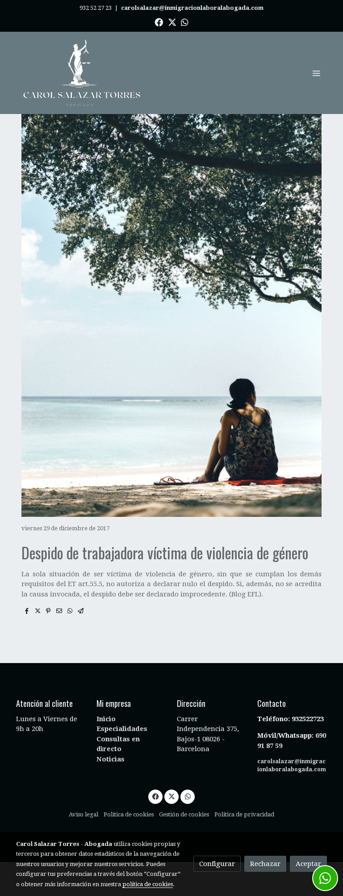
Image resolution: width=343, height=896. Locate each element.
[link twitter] (172, 21)
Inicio (106, 719)
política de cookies (147, 884)
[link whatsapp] (184, 21)
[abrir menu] (316, 72)
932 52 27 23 (95, 7)
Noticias (110, 759)
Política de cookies (129, 814)
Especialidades (121, 729)
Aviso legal (83, 814)
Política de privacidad (244, 814)
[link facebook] (159, 21)
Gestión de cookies (184, 814)
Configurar (217, 864)
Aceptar (308, 864)
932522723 (309, 719)
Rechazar (265, 864)
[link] (82, 73)
